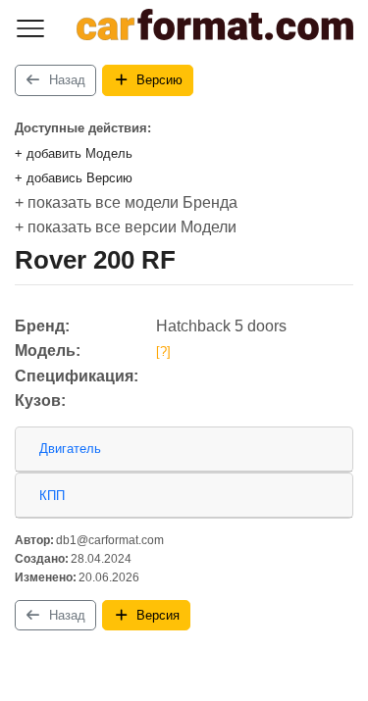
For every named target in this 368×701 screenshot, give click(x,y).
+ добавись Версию (73, 178)
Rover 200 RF (95, 260)
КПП (52, 495)
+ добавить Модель (73, 153)
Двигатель (70, 448)
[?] (163, 351)
